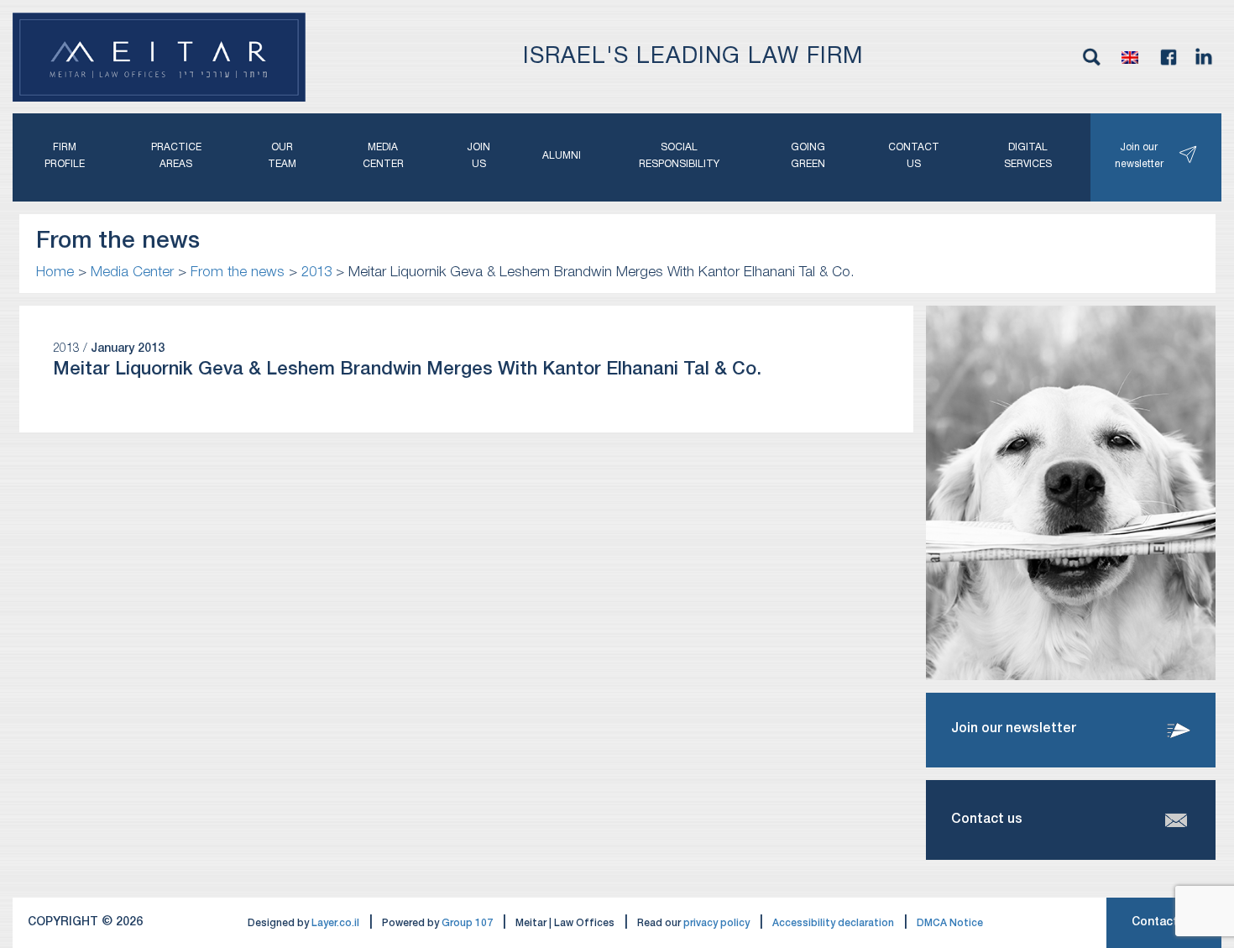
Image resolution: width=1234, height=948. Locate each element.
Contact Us (1164, 922)
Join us (478, 156)
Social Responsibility (679, 156)
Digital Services (1028, 156)
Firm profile (64, 156)
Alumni (561, 155)
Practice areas (176, 156)
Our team (282, 156)
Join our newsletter (1139, 156)
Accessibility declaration (833, 923)
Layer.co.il (335, 923)
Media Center (383, 156)
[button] (1130, 57)
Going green (808, 156)
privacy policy (716, 923)
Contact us (913, 156)
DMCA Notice (950, 923)
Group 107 (467, 923)
